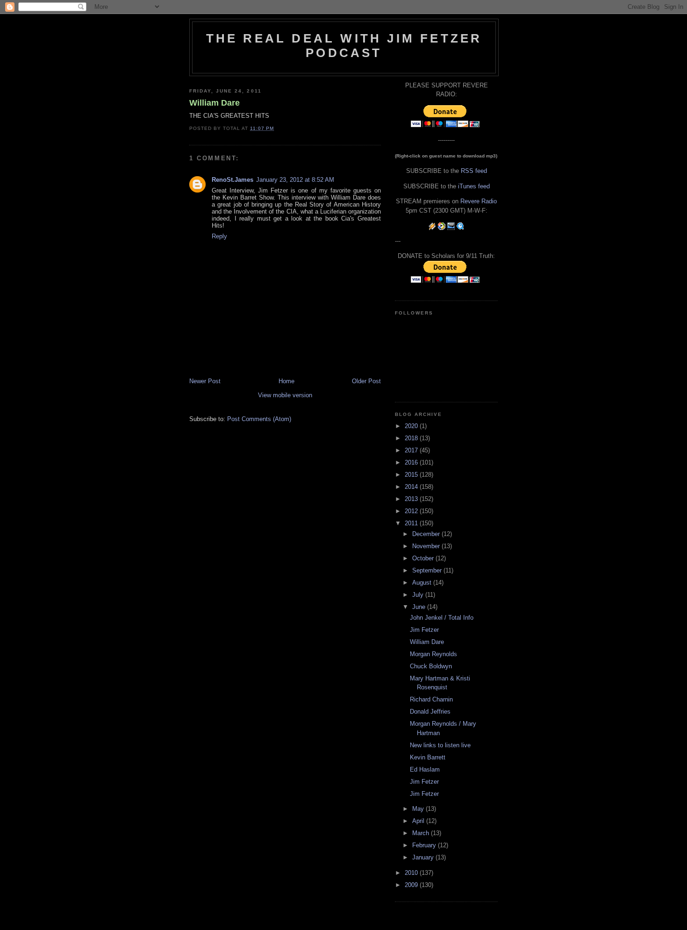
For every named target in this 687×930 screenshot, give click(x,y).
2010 (412, 872)
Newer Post (205, 381)
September (428, 570)
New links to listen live (440, 745)
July (418, 594)
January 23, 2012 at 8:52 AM (295, 179)
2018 (412, 438)
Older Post (366, 381)
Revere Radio (478, 201)
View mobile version (285, 395)
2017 (412, 450)
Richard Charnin (431, 699)
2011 (412, 523)
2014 (412, 486)
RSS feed (474, 170)
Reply (219, 236)
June (419, 606)
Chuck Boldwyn (431, 666)
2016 (412, 462)
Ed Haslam (425, 769)
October (424, 558)
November (427, 546)
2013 (412, 498)
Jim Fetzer (424, 629)
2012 (412, 511)
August (422, 582)
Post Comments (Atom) (259, 418)
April (419, 820)
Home (286, 381)
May (419, 808)
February (425, 845)
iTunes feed (474, 186)
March (421, 833)
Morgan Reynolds (433, 654)
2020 (412, 425)
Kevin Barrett (427, 757)
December (427, 533)
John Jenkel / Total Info (441, 617)
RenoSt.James (232, 179)
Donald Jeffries (430, 711)
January (424, 857)
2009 (412, 884)
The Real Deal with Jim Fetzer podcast (344, 45)
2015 (412, 474)
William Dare (214, 102)
